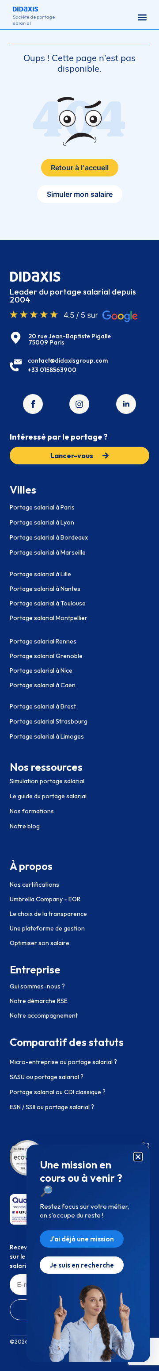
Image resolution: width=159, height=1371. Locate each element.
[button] (142, 17)
